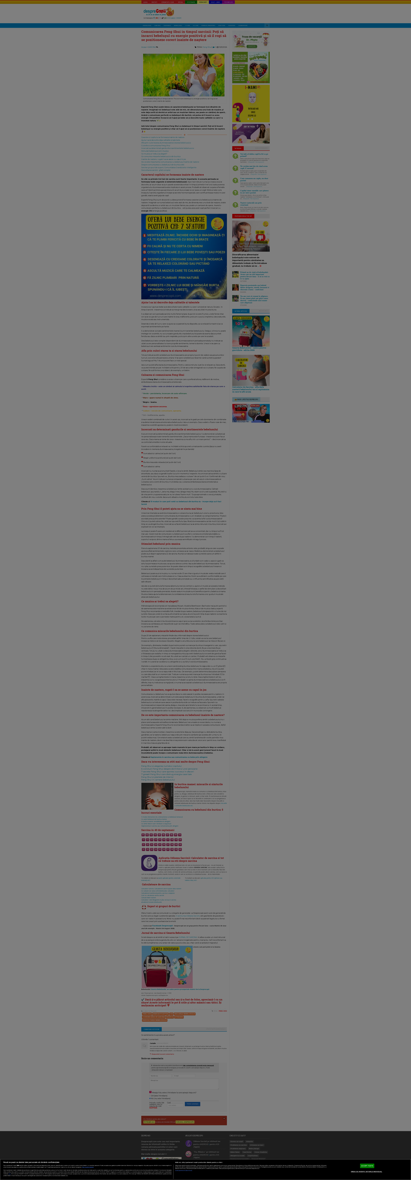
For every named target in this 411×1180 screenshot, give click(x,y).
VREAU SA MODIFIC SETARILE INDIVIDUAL (366, 1171)
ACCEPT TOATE (367, 1166)
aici (10, 1174)
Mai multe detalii (88, 1167)
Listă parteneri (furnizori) (183, 1170)
